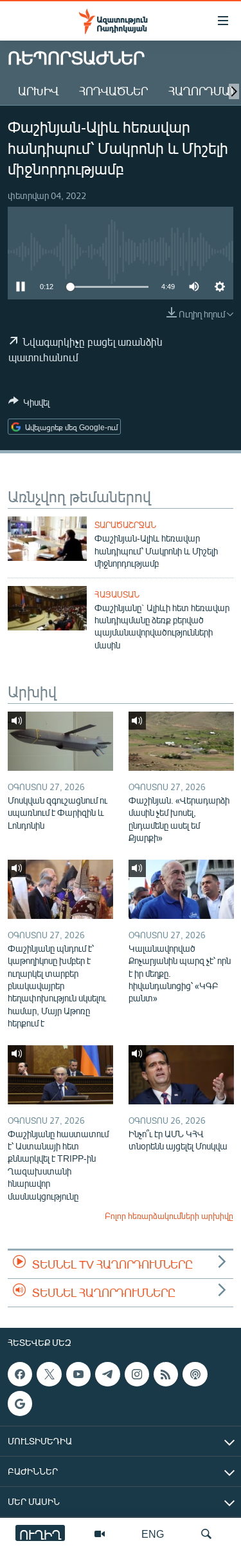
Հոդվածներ (113, 91)
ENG (152, 1533)
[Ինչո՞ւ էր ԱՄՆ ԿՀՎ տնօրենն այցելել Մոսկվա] (181, 1074)
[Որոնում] (206, 1534)
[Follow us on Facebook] (20, 1374)
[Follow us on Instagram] (137, 1374)
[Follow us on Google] (20, 1403)
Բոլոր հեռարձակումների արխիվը (169, 1216)
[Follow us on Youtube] (78, 1374)
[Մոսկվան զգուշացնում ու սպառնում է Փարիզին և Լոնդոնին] (60, 741)
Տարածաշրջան (125, 525)
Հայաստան (116, 594)
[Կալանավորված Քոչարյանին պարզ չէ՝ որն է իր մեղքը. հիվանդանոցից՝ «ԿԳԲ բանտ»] (181, 889)
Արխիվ (38, 91)
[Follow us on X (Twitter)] (49, 1374)
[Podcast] (195, 1374)
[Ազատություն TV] (99, 1534)
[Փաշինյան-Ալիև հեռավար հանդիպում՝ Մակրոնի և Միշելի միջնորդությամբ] (47, 538)
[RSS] (166, 1374)
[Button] (28, 404)
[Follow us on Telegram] (107, 1374)
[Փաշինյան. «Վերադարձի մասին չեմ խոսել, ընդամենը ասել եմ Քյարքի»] (181, 741)
